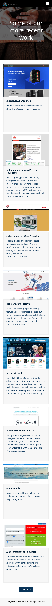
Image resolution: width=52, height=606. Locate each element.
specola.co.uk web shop (18, 100)
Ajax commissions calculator (21, 551)
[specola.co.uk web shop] (26, 80)
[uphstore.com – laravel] (26, 284)
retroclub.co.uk (14, 373)
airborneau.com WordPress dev (22, 236)
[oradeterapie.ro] (26, 474)
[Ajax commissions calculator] (26, 534)
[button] (47, 3)
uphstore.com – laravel (18, 303)
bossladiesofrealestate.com (20, 430)
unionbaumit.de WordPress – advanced (21, 171)
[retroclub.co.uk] (26, 352)
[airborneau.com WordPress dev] (26, 217)
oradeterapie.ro (14, 488)
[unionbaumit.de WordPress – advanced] (26, 150)
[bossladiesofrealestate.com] (26, 416)
